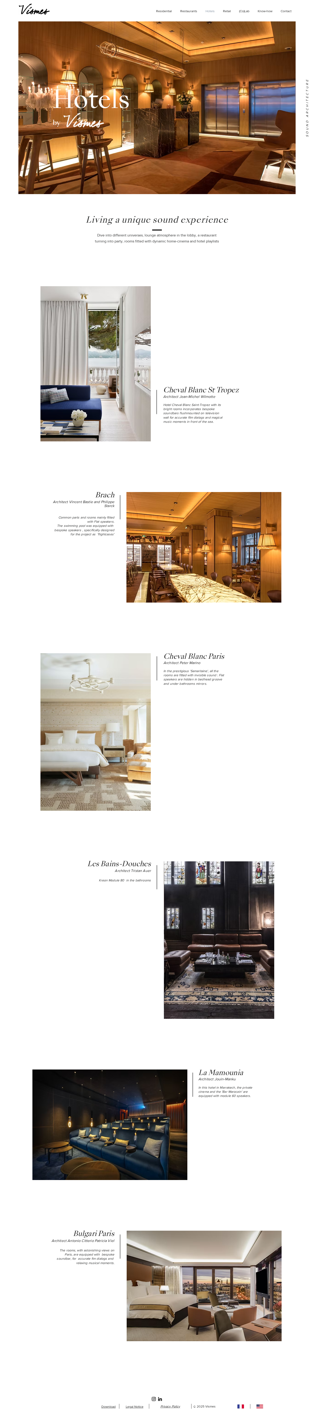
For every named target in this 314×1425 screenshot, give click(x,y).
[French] (240, 1406)
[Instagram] (154, 1399)
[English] (259, 1406)
